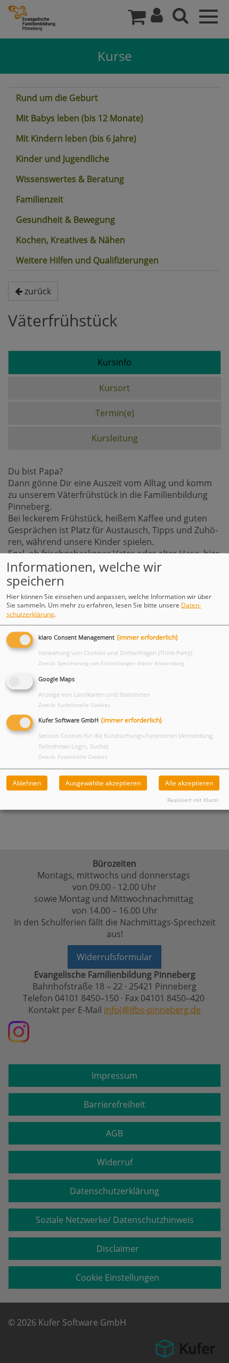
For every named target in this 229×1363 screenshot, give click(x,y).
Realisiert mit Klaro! (192, 800)
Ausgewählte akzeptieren (103, 783)
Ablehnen (27, 783)
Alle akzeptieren (189, 783)
